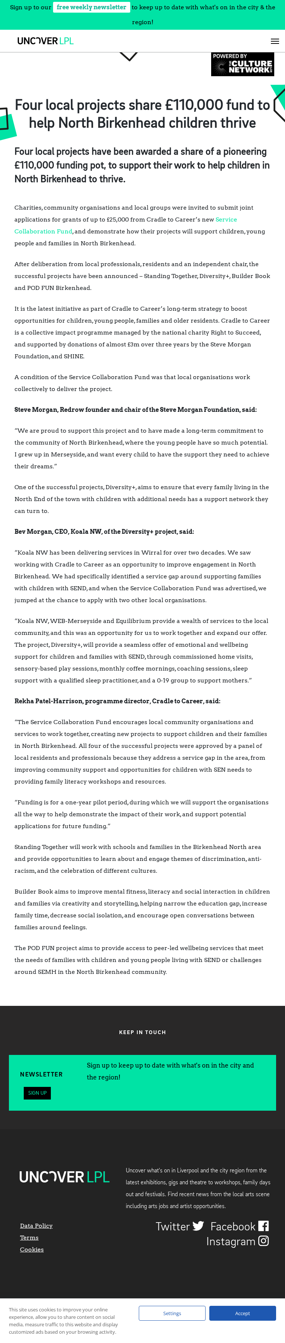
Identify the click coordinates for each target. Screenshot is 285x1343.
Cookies (32, 1249)
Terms (29, 1237)
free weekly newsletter (92, 7)
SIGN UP (37, 1093)
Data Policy (36, 1225)
